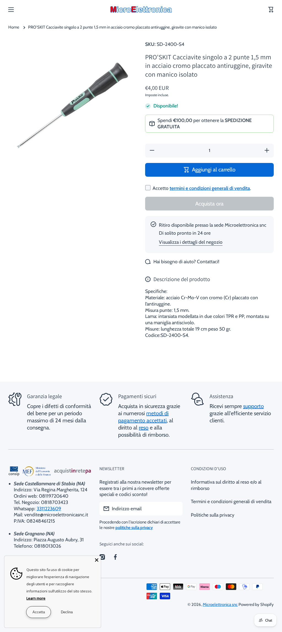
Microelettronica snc (220, 604)
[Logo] (141, 9)
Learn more (35, 598)
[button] (271, 9)
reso (143, 427)
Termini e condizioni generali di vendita (231, 501)
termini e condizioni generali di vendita (210, 188)
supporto (253, 406)
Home (13, 27)
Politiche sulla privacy (212, 515)
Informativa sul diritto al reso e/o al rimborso (226, 485)
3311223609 (49, 508)
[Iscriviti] (176, 508)
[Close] (96, 560)
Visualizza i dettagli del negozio (191, 242)
